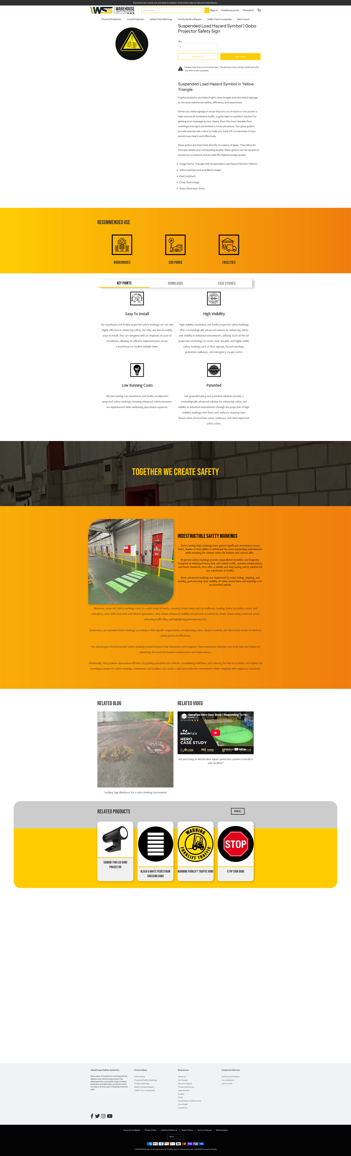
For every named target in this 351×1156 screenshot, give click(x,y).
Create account (230, 10)
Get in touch (243, 19)
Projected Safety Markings (145, 1080)
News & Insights (185, 1083)
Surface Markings (141, 1083)
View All (237, 811)
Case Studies (227, 283)
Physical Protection (111, 19)
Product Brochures (186, 1087)
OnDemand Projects (230, 1076)
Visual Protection (135, 19)
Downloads (175, 283)
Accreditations (228, 1080)
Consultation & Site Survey (189, 1101)
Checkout (248, 10)
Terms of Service (204, 1130)
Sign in (214, 10)
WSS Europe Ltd (146, 1149)
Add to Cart (198, 56)
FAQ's (180, 1097)
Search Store (187, 1130)
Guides (181, 1094)
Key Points (124, 283)
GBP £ (171, 1137)
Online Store (139, 1076)
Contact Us (183, 1108)
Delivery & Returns (169, 1130)
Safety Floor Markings (161, 19)
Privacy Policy (150, 1130)
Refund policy (222, 1130)
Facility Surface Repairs (190, 19)
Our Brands (183, 1080)
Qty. (180, 41)
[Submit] (207, 10)
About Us (182, 1076)
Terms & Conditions (131, 1130)
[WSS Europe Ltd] (112, 10)
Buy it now (240, 56)
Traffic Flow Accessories (219, 19)
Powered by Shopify (209, 1149)
